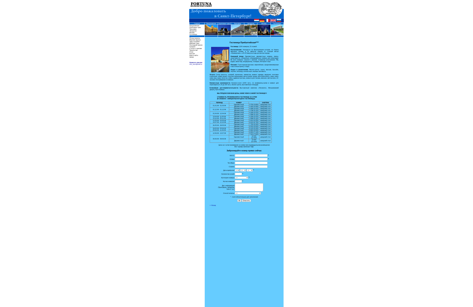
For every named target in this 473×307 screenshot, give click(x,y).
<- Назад (213, 205)
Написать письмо (195, 62)
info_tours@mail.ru (195, 64)
